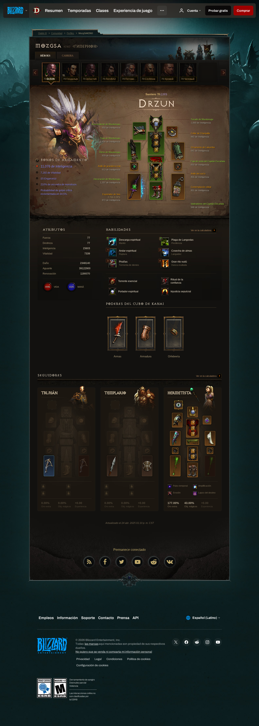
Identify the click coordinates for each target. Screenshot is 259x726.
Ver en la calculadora (201, 230)
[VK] (170, 562)
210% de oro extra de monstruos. (59, 184)
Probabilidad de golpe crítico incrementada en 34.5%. (56, 192)
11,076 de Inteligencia (56, 166)
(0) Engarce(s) (48, 178)
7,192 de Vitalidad (51, 172)
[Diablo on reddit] (154, 562)
